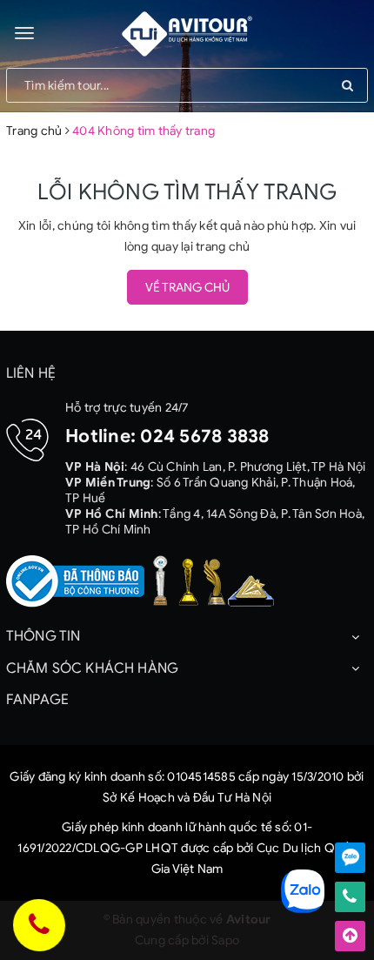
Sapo (225, 940)
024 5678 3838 (204, 436)
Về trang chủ (187, 287)
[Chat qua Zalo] (350, 858)
